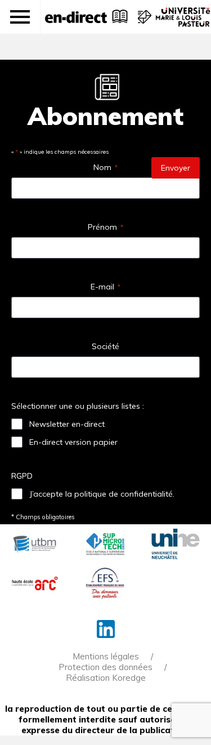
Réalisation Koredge (106, 677)
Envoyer (175, 168)
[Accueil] (76, 17)
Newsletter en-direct (67, 424)
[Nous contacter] (143, 22)
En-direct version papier (73, 442)
